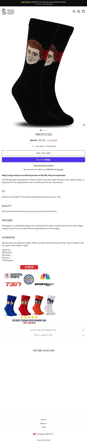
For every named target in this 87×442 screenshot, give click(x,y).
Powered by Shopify (43, 440)
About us (43, 423)
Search (43, 419)
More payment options (43, 165)
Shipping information (44, 330)
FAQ (43, 427)
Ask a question (43, 335)
